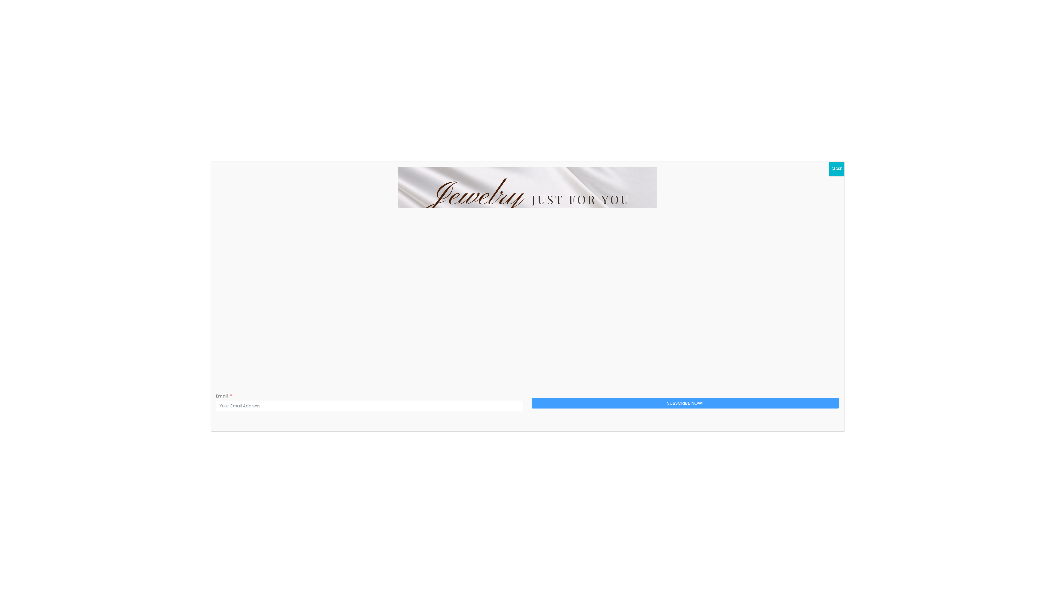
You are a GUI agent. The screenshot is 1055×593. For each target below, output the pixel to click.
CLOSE (836, 168)
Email (222, 396)
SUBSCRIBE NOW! (685, 403)
